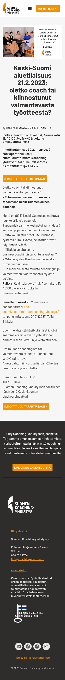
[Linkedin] (18, 646)
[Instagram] (46, 646)
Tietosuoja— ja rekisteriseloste (32, 657)
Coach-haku (18, 570)
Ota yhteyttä (19, 530)
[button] (30, 9)
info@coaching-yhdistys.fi (27, 559)
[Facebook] (28, 646)
